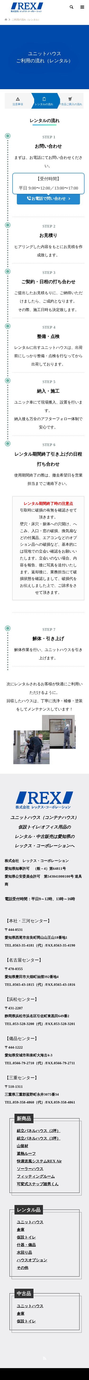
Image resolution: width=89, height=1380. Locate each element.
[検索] (71, 7)
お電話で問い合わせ (49, 198)
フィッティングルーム (36, 1176)
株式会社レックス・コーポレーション (35, 1374)
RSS (44, 1358)
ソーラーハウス (30, 1169)
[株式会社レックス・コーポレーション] (27, 7)
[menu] (82, 7)
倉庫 (20, 1230)
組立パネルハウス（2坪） (39, 1131)
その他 (22, 1268)
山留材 (22, 1146)
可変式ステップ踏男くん (38, 1184)
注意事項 (18, 104)
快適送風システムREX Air (39, 1161)
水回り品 (24, 1252)
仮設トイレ (26, 1237)
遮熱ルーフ (26, 1154)
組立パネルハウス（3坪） (39, 1138)
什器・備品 (26, 1245)
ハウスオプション (32, 1260)
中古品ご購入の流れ (70, 104)
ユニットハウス (30, 1222)
